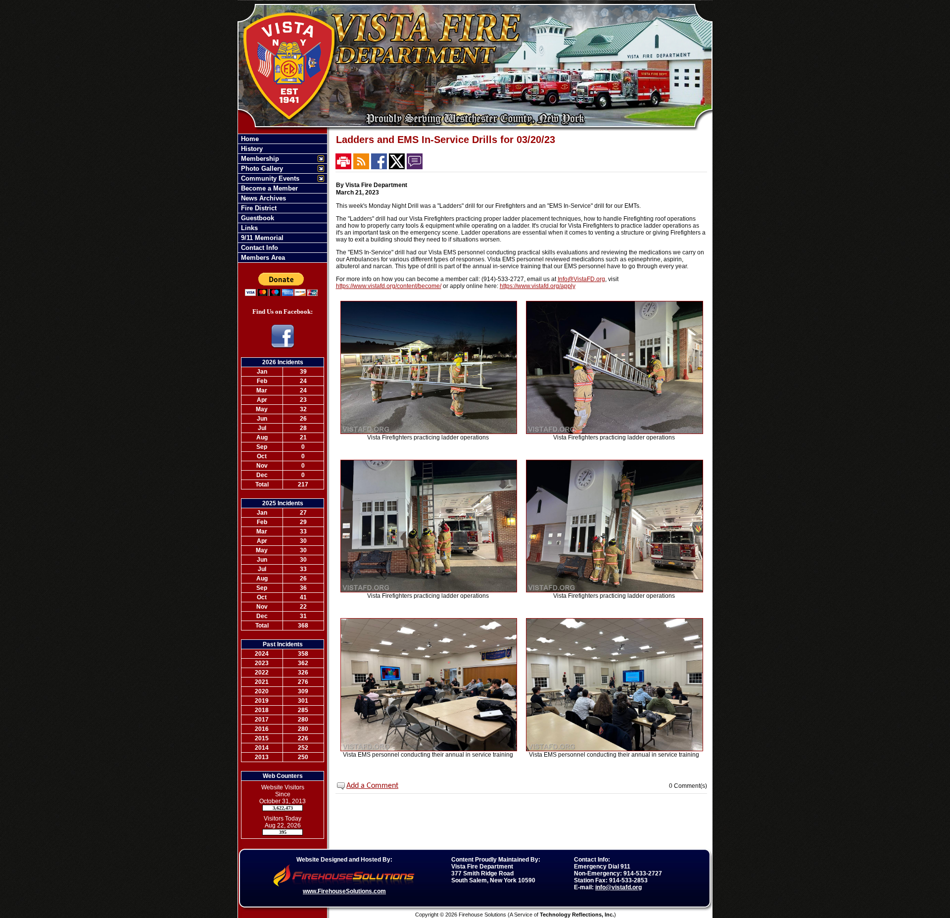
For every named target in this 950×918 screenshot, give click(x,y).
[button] (277, 158)
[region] (282, 198)
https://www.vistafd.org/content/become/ (388, 286)
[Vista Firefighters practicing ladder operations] (429, 432)
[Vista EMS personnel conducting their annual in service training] (429, 749)
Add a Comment (372, 786)
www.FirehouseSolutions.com (344, 891)
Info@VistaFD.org (581, 279)
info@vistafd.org (618, 887)
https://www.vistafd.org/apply (537, 286)
